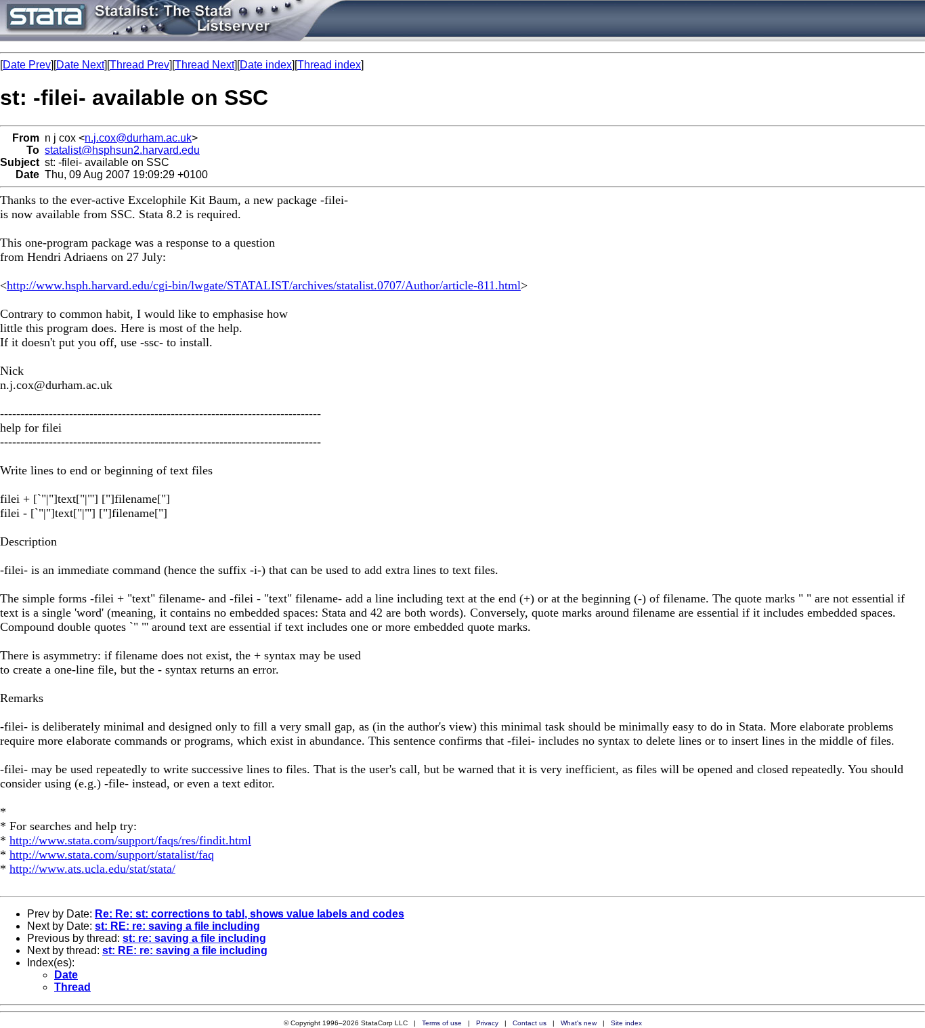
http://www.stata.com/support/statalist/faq (111, 854)
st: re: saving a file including (194, 938)
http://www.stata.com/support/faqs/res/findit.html (130, 840)
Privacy (487, 1023)
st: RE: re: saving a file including (177, 926)
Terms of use (442, 1023)
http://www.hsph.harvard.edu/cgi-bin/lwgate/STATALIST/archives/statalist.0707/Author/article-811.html (264, 285)
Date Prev (27, 64)
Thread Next (204, 64)
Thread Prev (139, 64)
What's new (579, 1023)
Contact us (529, 1023)
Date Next (80, 64)
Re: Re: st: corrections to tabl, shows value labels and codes (249, 914)
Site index (626, 1023)
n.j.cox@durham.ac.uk (138, 138)
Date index (266, 64)
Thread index (329, 64)
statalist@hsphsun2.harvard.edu (122, 150)
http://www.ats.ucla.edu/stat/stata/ (92, 869)
